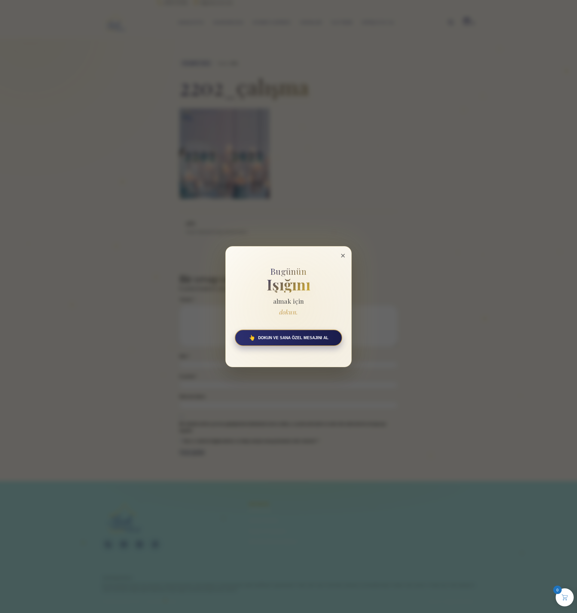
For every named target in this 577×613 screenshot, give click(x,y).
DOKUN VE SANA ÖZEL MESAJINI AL (288, 338)
